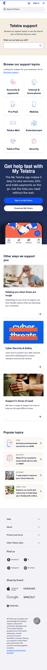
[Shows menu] (44, 3)
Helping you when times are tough (20, 293)
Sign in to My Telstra (23, 200)
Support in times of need (19, 400)
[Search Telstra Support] (41, 45)
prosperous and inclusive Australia (16, 651)
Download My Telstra (23, 208)
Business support (11, 72)
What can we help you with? (15, 40)
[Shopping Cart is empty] (29, 3)
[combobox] (23, 46)
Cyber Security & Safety (18, 348)
